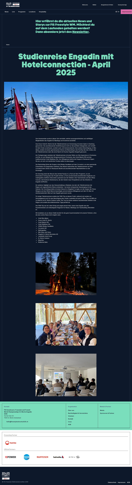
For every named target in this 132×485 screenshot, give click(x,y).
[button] (13, 11)
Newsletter (80, 32)
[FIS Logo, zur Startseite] (13, 5)
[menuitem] (7, 11)
